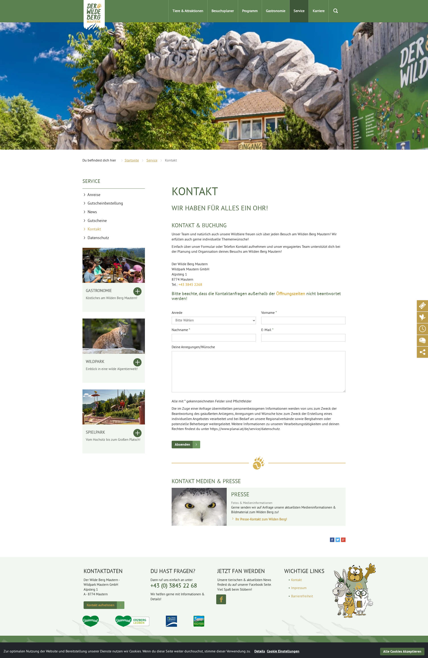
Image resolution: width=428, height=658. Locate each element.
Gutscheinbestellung (105, 203)
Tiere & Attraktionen (188, 11)
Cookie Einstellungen (283, 651)
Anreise (93, 195)
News (92, 212)
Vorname (269, 313)
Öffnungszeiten (290, 294)
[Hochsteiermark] (132, 621)
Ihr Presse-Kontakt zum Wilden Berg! (261, 519)
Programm (250, 11)
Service (299, 11)
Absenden (182, 444)
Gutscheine (97, 220)
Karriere (319, 11)
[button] (332, 540)
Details (259, 651)
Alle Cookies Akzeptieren (402, 651)
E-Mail (267, 330)
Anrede (177, 313)
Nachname (181, 330)
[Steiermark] (90, 621)
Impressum (299, 588)
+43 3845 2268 (190, 285)
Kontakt (94, 229)
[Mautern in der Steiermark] (198, 621)
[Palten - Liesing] (171, 621)
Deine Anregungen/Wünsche (193, 347)
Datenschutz (98, 238)
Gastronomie (275, 11)
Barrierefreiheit (302, 596)
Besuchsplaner (223, 11)
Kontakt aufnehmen (100, 605)
